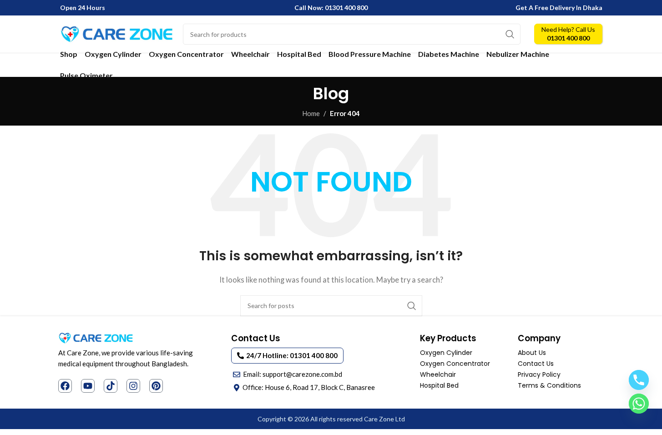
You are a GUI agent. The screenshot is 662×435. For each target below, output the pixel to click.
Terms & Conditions (549, 385)
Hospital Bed (439, 385)
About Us (532, 352)
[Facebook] (65, 386)
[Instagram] (133, 386)
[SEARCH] (510, 34)
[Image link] (95, 337)
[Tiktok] (110, 386)
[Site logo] (117, 33)
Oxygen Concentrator (455, 363)
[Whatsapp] (639, 404)
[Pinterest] (156, 386)
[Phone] (639, 380)
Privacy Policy (539, 374)
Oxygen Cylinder (446, 352)
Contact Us (536, 363)
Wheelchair (438, 374)
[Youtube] (88, 386)
